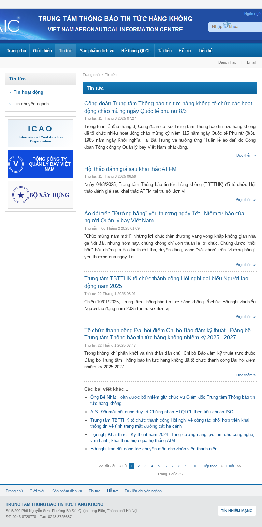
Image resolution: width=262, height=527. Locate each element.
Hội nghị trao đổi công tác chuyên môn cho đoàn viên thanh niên (153, 448)
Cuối (230, 466)
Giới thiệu (42, 50)
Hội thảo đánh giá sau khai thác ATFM (130, 169)
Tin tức (66, 50)
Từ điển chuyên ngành (143, 491)
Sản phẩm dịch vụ (97, 50)
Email (251, 62)
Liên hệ (206, 50)
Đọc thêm (244, 155)
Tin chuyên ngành (31, 103)
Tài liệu (165, 50)
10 (194, 466)
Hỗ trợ (185, 50)
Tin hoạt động (28, 92)
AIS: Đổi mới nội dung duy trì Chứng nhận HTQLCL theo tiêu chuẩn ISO (161, 411)
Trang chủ (16, 50)
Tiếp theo (209, 466)
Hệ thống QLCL (136, 50)
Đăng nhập (227, 62)
